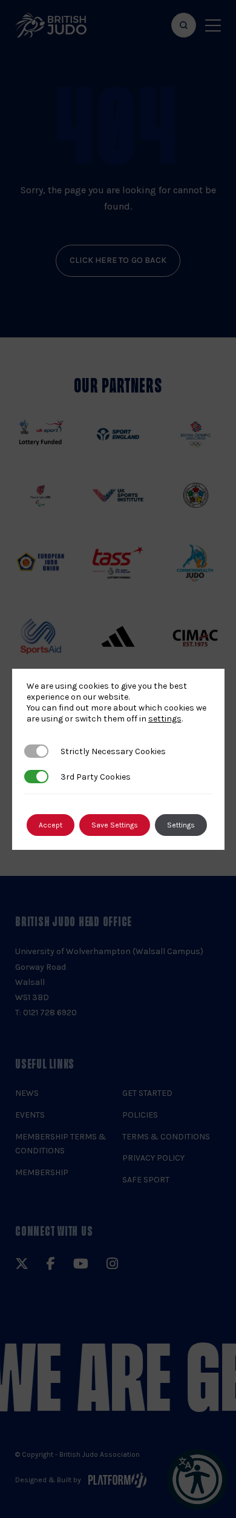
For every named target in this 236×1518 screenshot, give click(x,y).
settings (165, 719)
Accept (50, 825)
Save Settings (114, 825)
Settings (181, 825)
